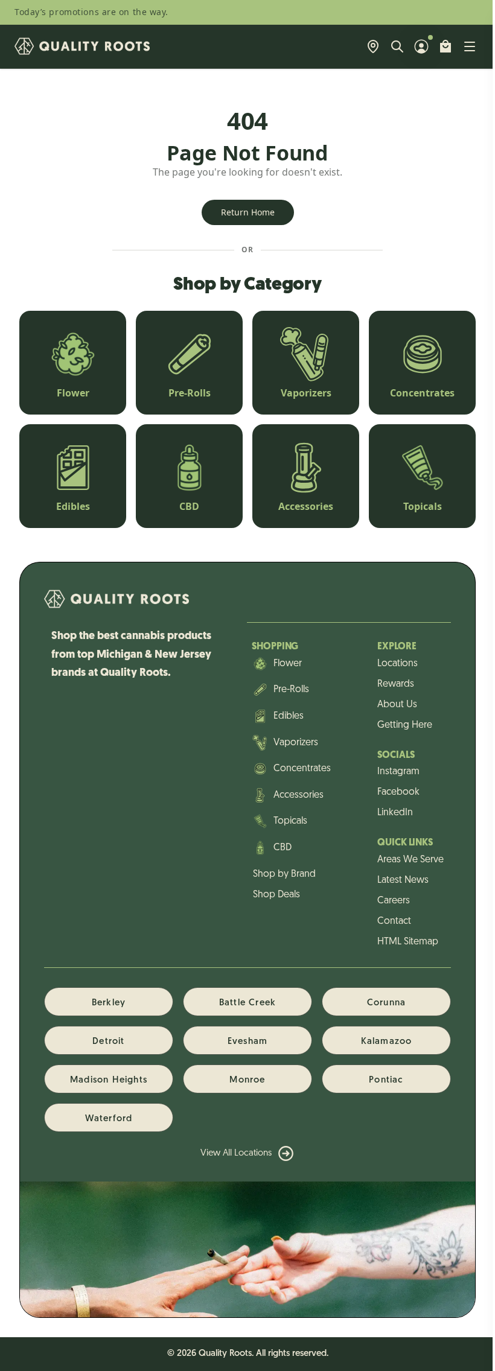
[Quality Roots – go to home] (82, 46)
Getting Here (404, 725)
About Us (397, 705)
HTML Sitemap (407, 942)
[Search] (397, 46)
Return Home (248, 212)
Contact (394, 921)
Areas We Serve (410, 860)
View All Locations (236, 1153)
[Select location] (373, 46)
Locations (397, 664)
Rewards (395, 684)
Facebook (398, 792)
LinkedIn (395, 813)
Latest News (403, 880)
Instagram (398, 772)
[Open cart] (445, 46)
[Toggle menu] (470, 46)
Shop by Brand (284, 874)
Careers (393, 901)
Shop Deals (276, 895)
